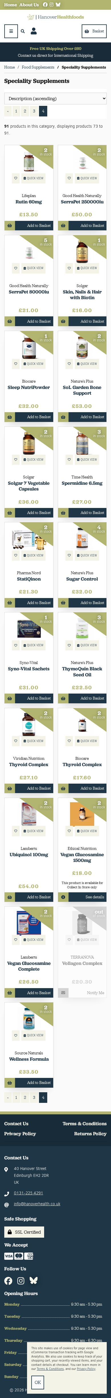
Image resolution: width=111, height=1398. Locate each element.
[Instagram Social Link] (52, 4)
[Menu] (11, 31)
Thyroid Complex (28, 764)
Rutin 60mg (29, 201)
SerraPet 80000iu (29, 292)
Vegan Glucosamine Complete (29, 966)
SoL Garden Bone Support (82, 390)
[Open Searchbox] (23, 31)
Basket (98, 31)
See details (95, 896)
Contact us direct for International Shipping (55, 55)
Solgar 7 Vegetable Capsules (29, 486)
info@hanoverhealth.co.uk (37, 1204)
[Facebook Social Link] (45, 4)
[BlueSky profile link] (58, 4)
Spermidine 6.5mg (82, 483)
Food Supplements (38, 67)
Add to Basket (39, 225)
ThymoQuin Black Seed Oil (82, 671)
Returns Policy (90, 1133)
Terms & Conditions (85, 1123)
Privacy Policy (20, 1133)
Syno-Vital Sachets (29, 668)
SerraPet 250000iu (82, 201)
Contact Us (16, 1123)
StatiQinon (29, 579)
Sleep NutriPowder (29, 387)
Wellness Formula (29, 1059)
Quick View (35, 178)
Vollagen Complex (82, 963)
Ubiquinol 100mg (29, 854)
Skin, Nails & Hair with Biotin (82, 295)
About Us (29, 5)
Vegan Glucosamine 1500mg (82, 857)
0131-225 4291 (28, 1193)
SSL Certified (27, 1232)
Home (10, 5)
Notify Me (95, 992)
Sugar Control (82, 579)
